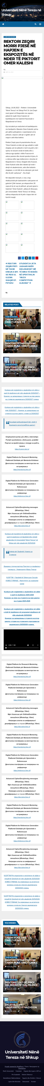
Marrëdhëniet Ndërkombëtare (11, 1078)
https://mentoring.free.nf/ (22, 469)
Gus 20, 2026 (11, 966)
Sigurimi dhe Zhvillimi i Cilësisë (31, 1078)
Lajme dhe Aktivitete (14, 1081)
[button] (35, 24)
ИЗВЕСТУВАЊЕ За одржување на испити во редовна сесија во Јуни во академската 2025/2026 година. (22, 885)
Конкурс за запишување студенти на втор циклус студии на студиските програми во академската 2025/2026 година (22, 621)
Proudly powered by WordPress (14, 1066)
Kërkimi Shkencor (27, 1074)
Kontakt (33, 1081)
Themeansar (21, 1068)
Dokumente (25, 1081)
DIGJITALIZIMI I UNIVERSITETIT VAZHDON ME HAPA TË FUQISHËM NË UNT (21, 1008)
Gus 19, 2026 (11, 1011)
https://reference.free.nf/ (22, 496)
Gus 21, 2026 (11, 944)
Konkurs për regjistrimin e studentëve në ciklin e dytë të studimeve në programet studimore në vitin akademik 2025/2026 (22, 612)
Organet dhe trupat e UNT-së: (32, 1071)
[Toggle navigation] (40, 24)
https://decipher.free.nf (22, 526)
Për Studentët (16, 1074)
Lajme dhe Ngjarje (9, 36)
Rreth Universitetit (8, 1071)
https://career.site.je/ (22, 449)
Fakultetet (19, 1071)
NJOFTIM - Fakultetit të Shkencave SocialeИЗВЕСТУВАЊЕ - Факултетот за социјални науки (22, 581)
